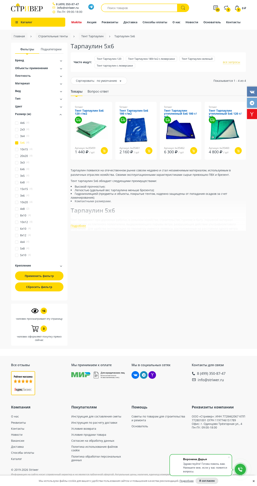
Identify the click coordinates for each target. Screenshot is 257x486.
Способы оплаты (155, 22)
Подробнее (186, 481)
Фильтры (27, 49)
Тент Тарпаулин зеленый (197, 59)
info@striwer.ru (68, 8)
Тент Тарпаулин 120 (109, 59)
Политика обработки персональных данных (96, 458)
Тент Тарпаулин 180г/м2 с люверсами (151, 59)
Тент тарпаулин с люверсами (115, 65)
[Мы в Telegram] (144, 375)
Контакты (233, 22)
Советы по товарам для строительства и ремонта (158, 418)
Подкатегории (51, 49)
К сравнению (86, 162)
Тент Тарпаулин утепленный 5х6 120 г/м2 (225, 113)
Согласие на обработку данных (92, 441)
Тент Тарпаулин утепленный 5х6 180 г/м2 (180, 113)
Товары (77, 91)
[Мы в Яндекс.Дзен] (152, 375)
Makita (76, 22)
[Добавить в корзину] (104, 150)
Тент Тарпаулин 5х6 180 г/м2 (133, 112)
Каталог (16, 459)
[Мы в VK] (135, 375)
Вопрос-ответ (98, 91)
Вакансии (17, 441)
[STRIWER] (27, 10)
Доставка (130, 22)
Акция (91, 22)
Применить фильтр (39, 276)
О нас (176, 22)
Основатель (212, 22)
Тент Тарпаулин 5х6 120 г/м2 (89, 112)
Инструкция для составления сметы (96, 416)
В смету (106, 162)
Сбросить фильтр (39, 287)
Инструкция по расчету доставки (94, 422)
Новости (192, 22)
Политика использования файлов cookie (94, 448)
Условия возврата (83, 428)
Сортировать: (85, 81)
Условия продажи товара (88, 434)
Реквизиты (110, 22)
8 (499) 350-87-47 (67, 4)
